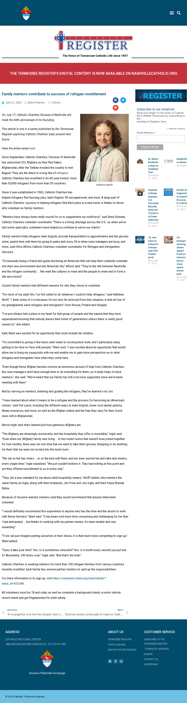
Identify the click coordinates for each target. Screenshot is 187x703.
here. (33, 148)
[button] (171, 12)
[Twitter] (110, 661)
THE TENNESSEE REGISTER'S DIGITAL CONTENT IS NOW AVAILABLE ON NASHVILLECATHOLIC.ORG (93, 73)
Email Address (146, 132)
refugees (62, 173)
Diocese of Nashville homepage (47, 673)
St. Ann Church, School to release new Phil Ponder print (153, 247)
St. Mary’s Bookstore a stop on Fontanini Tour (154, 166)
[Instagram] (121, 661)
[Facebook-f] (116, 661)
